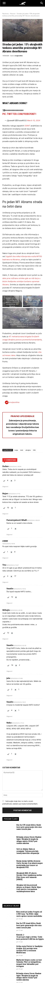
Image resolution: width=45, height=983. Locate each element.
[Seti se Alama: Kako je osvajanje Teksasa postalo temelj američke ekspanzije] (8, 852)
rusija (16, 450)
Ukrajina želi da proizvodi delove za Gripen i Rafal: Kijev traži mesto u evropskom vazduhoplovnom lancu (28, 888)
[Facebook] (4, 444)
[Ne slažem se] (12, 480)
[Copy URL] (38, 444)
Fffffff (5, 541)
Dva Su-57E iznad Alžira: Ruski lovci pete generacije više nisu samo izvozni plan (29, 827)
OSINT (27, 126)
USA (34, 450)
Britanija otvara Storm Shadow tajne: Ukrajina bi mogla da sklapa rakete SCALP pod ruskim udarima (28, 840)
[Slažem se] (4, 480)
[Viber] (32, 444)
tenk (21, 450)
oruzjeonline (19, 56)
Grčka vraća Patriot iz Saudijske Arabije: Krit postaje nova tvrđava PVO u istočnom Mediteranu (29, 949)
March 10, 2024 (33, 120)
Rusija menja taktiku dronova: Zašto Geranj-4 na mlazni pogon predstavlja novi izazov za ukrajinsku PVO (29, 864)
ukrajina (28, 450)
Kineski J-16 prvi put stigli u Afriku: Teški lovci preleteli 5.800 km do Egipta (30, 937)
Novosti (12, 14)
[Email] (21, 444)
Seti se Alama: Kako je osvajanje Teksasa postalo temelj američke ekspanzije (27, 851)
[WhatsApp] (15, 444)
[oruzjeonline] (22, 3)
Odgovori (5, 486)
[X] (10, 444)
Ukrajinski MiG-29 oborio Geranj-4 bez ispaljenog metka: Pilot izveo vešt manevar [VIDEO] (29, 876)
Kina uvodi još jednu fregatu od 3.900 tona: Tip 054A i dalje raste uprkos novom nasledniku (29, 914)
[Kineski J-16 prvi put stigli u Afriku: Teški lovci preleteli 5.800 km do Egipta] (8, 938)
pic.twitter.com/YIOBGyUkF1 (19, 113)
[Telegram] (26, 444)
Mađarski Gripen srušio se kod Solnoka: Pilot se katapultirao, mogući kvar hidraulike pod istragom (29, 963)
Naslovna (5, 14)
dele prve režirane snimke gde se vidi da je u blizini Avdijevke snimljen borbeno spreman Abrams (21, 281)
